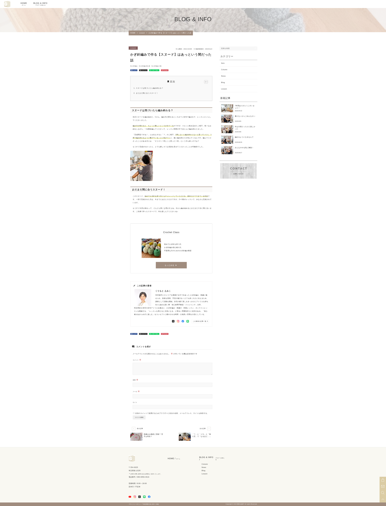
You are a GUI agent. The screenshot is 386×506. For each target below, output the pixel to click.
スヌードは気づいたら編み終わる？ (149, 88)
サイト (135, 402)
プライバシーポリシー (135, 504)
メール (136, 391)
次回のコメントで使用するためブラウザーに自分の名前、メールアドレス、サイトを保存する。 (172, 413)
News (223, 76)
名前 (135, 380)
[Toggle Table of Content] (205, 82)
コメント (137, 360)
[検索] (255, 48)
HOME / (174, 458)
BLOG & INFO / (212, 458)
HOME (24, 4)
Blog (223, 82)
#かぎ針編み (134, 66)
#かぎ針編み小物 (156, 66)
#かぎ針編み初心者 (144, 66)
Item (223, 63)
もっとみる (169, 265)
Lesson (133, 48)
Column (224, 69)
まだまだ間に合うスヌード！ (147, 93)
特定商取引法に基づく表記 (151, 504)
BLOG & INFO (40, 4)
